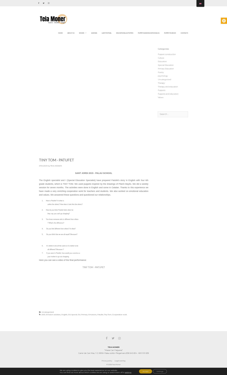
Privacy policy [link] (107, 361)
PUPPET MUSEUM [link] (170, 33)
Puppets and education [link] (168, 94)
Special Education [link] (166, 65)
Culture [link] (161, 58)
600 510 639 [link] (143, 353)
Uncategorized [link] (47, 312)
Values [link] (160, 97)
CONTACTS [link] (184, 33)
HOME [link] (60, 33)
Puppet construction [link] (167, 54)
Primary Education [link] (166, 69)
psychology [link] (163, 76)
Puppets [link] (161, 90)
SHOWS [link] (81, 33)
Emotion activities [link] (53, 314)
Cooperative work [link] (119, 314)
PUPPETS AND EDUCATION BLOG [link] (148, 33)
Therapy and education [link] (168, 87)
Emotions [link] (92, 314)
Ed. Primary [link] (82, 314)
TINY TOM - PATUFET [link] (94, 267)
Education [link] (162, 61)
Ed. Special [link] (72, 314)
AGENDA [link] (94, 33)
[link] (224, 21)
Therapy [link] (161, 83)
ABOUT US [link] (70, 33)
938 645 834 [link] (131, 353)
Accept (145, 371)
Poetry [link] (161, 72)
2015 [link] (43, 314)
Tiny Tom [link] (107, 314)
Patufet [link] (100, 314)
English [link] (64, 314)
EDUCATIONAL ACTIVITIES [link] (124, 33)
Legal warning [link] (120, 361)
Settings (160, 371)
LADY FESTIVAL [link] (106, 33)
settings (128, 372)
